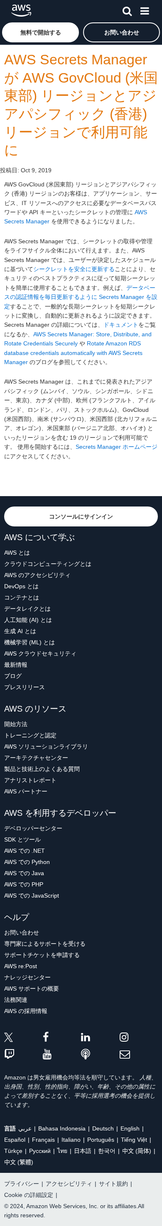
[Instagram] (139, 1038)
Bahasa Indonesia (62, 1128)
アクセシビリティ (69, 1183)
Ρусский (40, 1151)
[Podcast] (100, 1054)
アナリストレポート (30, 780)
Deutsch (103, 1128)
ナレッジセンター (27, 977)
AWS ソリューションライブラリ (46, 746)
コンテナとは (21, 597)
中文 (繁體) (18, 1162)
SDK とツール (22, 839)
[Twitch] (23, 1054)
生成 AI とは (20, 631)
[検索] (127, 9)
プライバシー (21, 1183)
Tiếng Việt (134, 1139)
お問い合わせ (21, 932)
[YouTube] (62, 1054)
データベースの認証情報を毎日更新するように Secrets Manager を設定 (80, 297)
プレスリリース (24, 687)
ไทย (62, 1151)
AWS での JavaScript (31, 895)
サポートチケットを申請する (42, 955)
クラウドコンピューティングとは (47, 563)
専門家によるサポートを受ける (45, 943)
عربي (25, 1128)
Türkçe (13, 1151)
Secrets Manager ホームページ (116, 446)
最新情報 (15, 664)
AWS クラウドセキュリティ (40, 653)
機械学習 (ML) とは (29, 642)
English (130, 1128)
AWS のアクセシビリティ (37, 575)
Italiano (71, 1139)
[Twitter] (23, 1038)
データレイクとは (27, 608)
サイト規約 (113, 1183)
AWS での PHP (23, 884)
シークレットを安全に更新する (74, 269)
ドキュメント (120, 324)
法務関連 (15, 999)
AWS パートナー (25, 791)
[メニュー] (144, 9)
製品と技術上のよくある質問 (42, 769)
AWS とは (17, 552)
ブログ (13, 676)
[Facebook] (62, 1038)
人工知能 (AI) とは (28, 620)
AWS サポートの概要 (31, 988)
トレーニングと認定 (30, 735)
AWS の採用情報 (25, 1011)
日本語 (82, 1151)
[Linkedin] (100, 1038)
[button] (40, 32)
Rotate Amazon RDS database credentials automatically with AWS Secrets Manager (73, 352)
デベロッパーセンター (33, 828)
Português (100, 1139)
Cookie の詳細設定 (28, 1195)
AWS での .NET (24, 850)
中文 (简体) (136, 1151)
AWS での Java (24, 873)
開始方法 (15, 724)
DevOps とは (21, 586)
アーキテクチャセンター (36, 757)
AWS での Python (27, 862)
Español (14, 1139)
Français (43, 1139)
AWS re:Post (20, 966)
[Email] (139, 1054)
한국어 (106, 1151)
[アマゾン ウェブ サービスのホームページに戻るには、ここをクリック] (21, 11)
